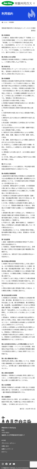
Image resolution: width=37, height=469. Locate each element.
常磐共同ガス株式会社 (9, 468)
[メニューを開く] (34, 3)
